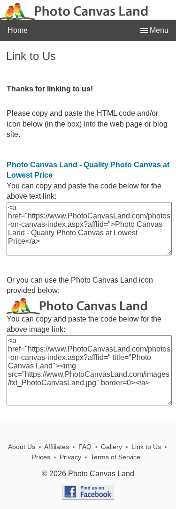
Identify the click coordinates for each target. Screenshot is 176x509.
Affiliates (56, 446)
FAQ (85, 446)
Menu (158, 30)
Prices (41, 457)
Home (18, 30)
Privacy (70, 457)
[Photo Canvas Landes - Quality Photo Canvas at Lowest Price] (89, 311)
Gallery (111, 446)
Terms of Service (115, 457)
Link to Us (146, 446)
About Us (21, 446)
